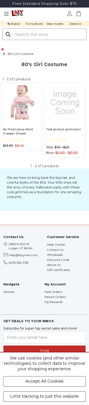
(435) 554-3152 (19, 262)
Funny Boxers (34, 23)
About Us (53, 265)
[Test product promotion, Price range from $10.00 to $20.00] (64, 102)
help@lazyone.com (23, 255)
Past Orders (53, 292)
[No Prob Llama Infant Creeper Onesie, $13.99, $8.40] (21, 102)
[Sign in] (69, 13)
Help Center (56, 244)
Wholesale (55, 255)
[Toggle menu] (6, 14)
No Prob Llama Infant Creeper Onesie (18, 131)
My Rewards (53, 302)
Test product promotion (63, 129)
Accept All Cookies (45, 381)
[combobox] (48, 34)
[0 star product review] (14, 140)
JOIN (44, 351)
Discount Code (58, 260)
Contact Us (55, 250)
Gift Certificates (58, 270)
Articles (8, 292)
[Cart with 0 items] (78, 13)
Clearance (75, 23)
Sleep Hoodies (54, 23)
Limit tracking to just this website (44, 396)
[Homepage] (2, 49)
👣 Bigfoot (13, 23)
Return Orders (55, 297)
